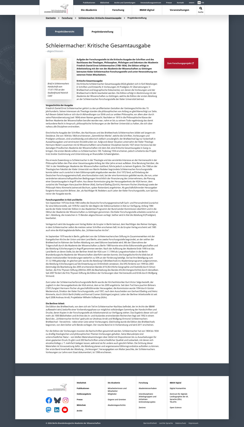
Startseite (51, 18)
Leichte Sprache (166, 423)
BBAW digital (147, 9)
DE (199, 2)
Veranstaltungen (179, 9)
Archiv (79, 410)
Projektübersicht (64, 31)
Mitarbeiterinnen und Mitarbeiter (117, 389)
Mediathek (81, 383)
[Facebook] (49, 398)
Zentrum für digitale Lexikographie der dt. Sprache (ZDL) (179, 396)
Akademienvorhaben (148, 388)
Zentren (142, 407)
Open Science (175, 407)
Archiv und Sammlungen (124, 2)
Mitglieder (112, 394)
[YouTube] (65, 411)
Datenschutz (180, 423)
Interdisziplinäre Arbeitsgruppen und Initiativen (147, 396)
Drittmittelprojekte (147, 402)
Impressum (193, 423)
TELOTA (173, 402)
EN (203, 2)
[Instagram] (66, 400)
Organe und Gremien (117, 399)
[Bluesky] (58, 398)
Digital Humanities (178, 388)
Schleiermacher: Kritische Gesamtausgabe (100, 18)
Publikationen (89, 2)
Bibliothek (104, 2)
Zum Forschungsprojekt (179, 63)
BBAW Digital (175, 383)
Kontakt (180, 2)
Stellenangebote (84, 394)
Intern (191, 2)
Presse (169, 2)
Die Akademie (89, 9)
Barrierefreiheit (150, 423)
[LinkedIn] (57, 411)
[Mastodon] (49, 411)
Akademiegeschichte (117, 405)
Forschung (118, 9)
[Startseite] (56, 7)
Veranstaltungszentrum (150, 2)
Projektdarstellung (102, 31)
